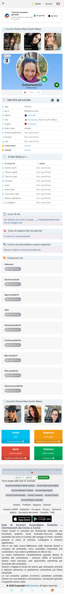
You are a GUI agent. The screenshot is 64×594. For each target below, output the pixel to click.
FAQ (52, 512)
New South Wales (48, 119)
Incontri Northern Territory (22, 490)
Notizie (16, 504)
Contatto (44, 512)
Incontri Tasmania (35, 495)
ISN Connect (32, 585)
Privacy (46, 509)
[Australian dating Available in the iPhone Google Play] (42, 517)
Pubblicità (24, 509)
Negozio (37, 504)
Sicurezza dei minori (28, 512)
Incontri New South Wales (47, 485)
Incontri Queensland (44, 490)
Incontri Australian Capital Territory (20, 485)
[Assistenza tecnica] (52, 590)
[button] (3, 3)
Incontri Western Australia (32, 500)
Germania (32, 124)
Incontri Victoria (51, 495)
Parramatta (33, 120)
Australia (32, 115)
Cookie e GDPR (10, 509)
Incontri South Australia (15, 495)
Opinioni (47, 504)
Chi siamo (36, 509)
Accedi (48, 3)
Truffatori (26, 504)
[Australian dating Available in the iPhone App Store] (22, 517)
